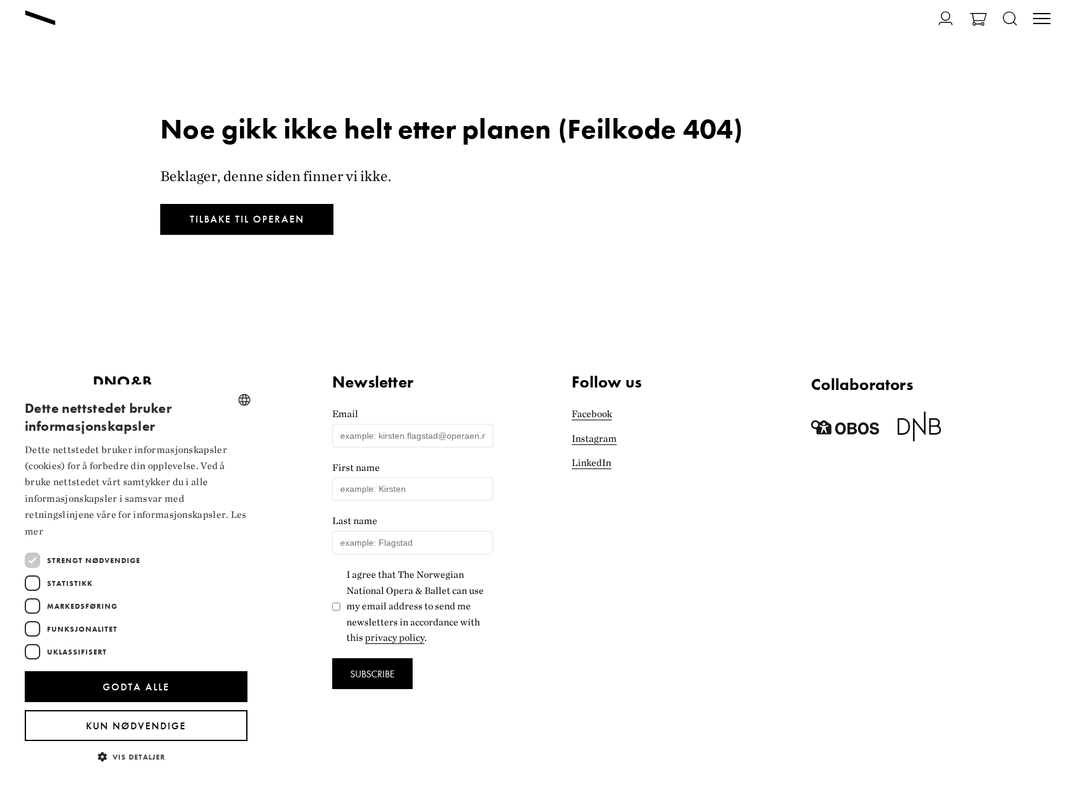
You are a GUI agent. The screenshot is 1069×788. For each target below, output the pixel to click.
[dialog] (136, 580)
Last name (354, 521)
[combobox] (244, 400)
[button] (136, 756)
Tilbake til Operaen (247, 219)
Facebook (592, 414)
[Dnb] (919, 431)
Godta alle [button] (136, 686)
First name (356, 467)
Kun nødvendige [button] (136, 725)
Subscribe (372, 673)
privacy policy (394, 637)
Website (349, 366)
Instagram (594, 438)
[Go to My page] (938, 18)
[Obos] (845, 431)
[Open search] (1010, 19)
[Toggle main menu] (1041, 20)
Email (345, 414)
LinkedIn (591, 462)
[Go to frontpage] (40, 19)
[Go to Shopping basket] (978, 20)
